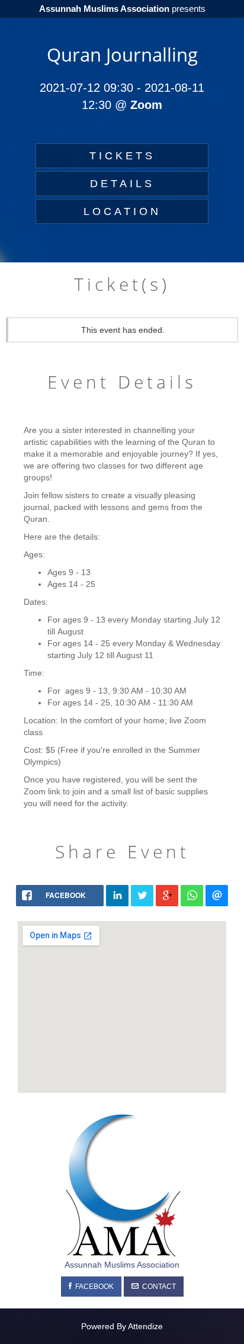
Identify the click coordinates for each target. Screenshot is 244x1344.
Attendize (145, 1326)
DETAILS (122, 184)
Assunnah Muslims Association (122, 1264)
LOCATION (122, 211)
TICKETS (122, 156)
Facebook (93, 1286)
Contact (157, 1286)
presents (122, 9)
